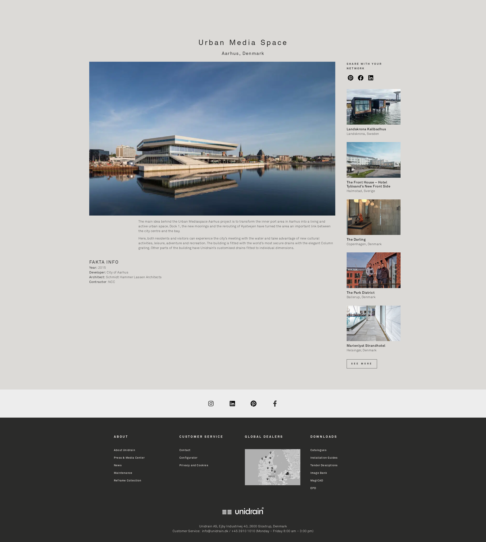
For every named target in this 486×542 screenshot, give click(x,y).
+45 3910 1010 (243, 531)
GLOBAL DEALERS (264, 436)
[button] (351, 77)
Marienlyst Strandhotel (366, 346)
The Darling (356, 239)
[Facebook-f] (275, 404)
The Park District (361, 293)
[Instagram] (211, 404)
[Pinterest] (254, 404)
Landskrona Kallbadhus (366, 129)
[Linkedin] (232, 404)
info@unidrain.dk (215, 531)
